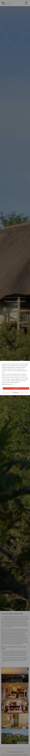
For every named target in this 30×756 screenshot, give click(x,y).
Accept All (16, 388)
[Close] (28, 362)
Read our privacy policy (7, 384)
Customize (15, 392)
